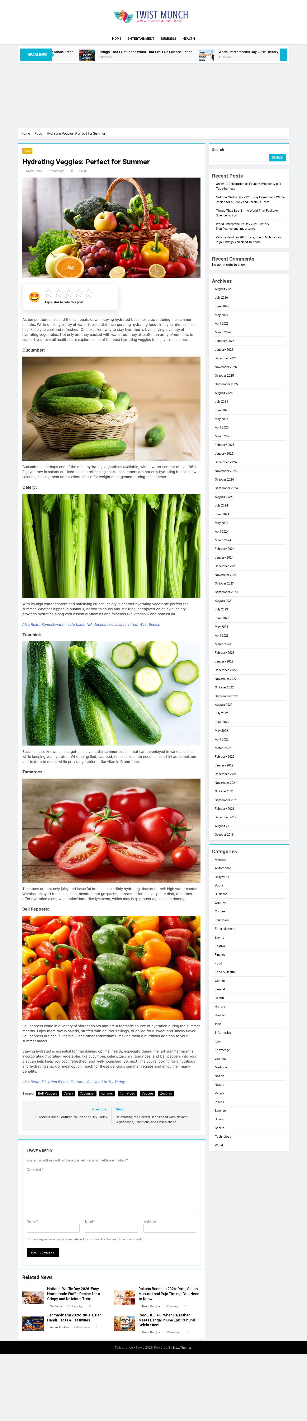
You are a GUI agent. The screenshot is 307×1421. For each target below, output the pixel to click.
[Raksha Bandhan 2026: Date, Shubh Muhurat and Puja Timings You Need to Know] (243, 57)
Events (219, 937)
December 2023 (225, 566)
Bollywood (222, 877)
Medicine (221, 1067)
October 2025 (224, 375)
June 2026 (222, 306)
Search (218, 149)
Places (219, 1102)
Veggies (148, 1093)
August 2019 (223, 826)
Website (149, 1221)
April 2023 (221, 635)
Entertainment (141, 39)
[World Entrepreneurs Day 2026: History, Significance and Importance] (112, 57)
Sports (219, 1128)
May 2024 (221, 523)
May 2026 (221, 315)
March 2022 (223, 748)
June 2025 (222, 410)
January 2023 (224, 661)
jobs (218, 1041)
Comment (35, 1170)
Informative (223, 1033)
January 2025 (224, 453)
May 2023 (221, 627)
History (220, 1007)
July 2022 (221, 713)
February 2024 (224, 549)
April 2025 (221, 427)
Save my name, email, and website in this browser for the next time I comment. (87, 1239)
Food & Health (225, 972)
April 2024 (221, 531)
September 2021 (226, 800)
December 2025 (225, 358)
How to (220, 1015)
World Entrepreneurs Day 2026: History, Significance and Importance (176, 52)
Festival (220, 946)
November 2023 (226, 575)
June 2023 (222, 618)
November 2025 (226, 367)
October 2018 (224, 834)
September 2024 (226, 488)
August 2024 (223, 497)
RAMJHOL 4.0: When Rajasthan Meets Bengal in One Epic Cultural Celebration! (166, 1320)
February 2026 (224, 341)
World (219, 1145)
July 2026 (221, 297)
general (220, 989)
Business (168, 39)
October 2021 (224, 791)
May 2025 (221, 419)
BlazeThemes (182, 1347)
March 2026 (223, 332)
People (219, 1093)
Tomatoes (127, 1093)
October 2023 (224, 583)
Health (189, 39)
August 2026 (223, 289)
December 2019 (225, 817)
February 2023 (224, 653)
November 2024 (226, 471)
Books (219, 885)
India (218, 1024)
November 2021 (226, 783)
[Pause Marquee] (283, 55)
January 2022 (224, 765)
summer (107, 1093)
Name (32, 1221)
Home (116, 39)
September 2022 (226, 696)
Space (219, 1119)
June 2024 (222, 514)
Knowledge (222, 1050)
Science (220, 1111)
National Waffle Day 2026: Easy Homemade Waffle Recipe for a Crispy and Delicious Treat (73, 1294)
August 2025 (223, 393)
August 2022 (223, 705)
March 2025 (223, 436)
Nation (219, 1076)
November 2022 (226, 679)
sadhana (56, 1306)
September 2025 (226, 384)
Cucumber (87, 1093)
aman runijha (150, 1306)
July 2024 (221, 505)
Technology (223, 1136)
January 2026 (224, 350)
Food (27, 151)
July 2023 (221, 609)
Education (222, 920)
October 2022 (224, 687)
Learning (220, 1058)
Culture (220, 911)
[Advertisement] (153, 94)
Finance (220, 955)
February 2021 (224, 809)
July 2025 (221, 401)
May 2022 (221, 731)
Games (220, 981)
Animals (220, 859)
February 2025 (224, 445)
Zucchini (166, 1093)
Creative (220, 903)
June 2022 (222, 722)
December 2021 (225, 774)
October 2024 (224, 479)
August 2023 (223, 601)
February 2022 (224, 756)
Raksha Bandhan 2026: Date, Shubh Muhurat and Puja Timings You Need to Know (168, 1294)
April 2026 (221, 323)
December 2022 (225, 670)
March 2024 (223, 540)
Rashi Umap (34, 171)
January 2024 (224, 557)
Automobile (223, 868)
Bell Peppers (47, 1093)
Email (90, 1221)
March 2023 (223, 644)
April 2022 (221, 739)
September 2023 (226, 592)
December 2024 (225, 462)
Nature (219, 1085)
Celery (68, 1093)
